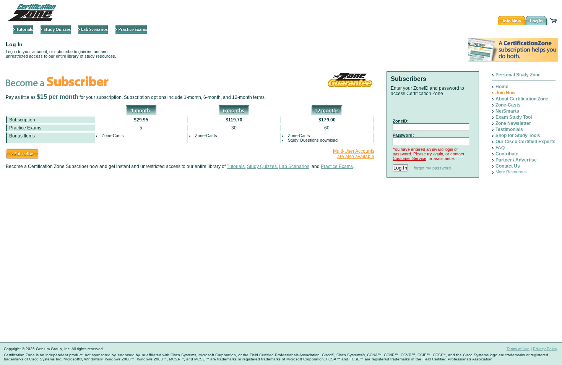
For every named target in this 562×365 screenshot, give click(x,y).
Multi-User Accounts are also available (353, 154)
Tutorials (236, 166)
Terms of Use (518, 349)
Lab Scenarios (294, 166)
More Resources (511, 172)
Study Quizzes (262, 166)
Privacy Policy (545, 349)
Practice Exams (337, 166)
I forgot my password (431, 168)
